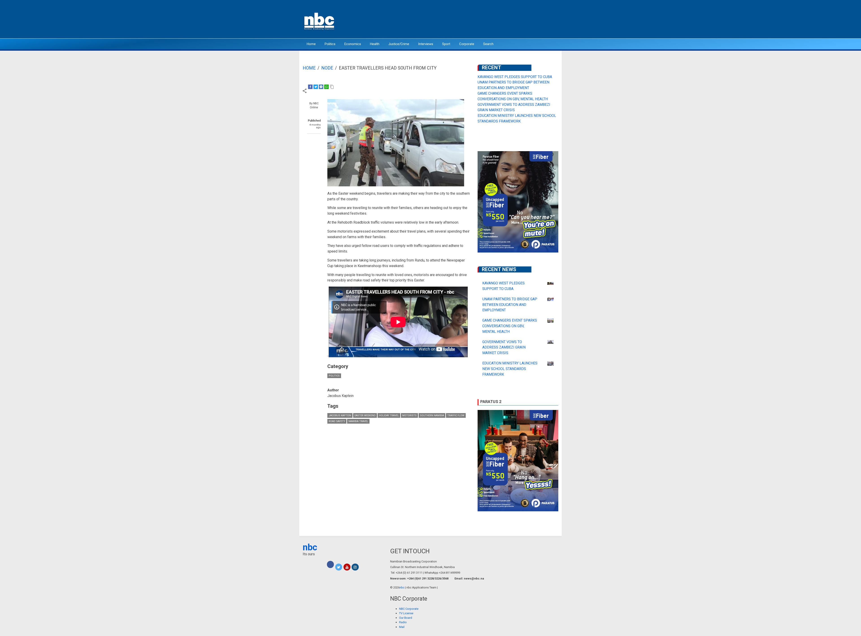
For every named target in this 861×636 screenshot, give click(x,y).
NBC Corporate (408, 608)
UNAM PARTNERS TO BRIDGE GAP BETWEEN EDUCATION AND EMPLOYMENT (509, 304)
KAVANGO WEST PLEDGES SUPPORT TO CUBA (515, 77)
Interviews (425, 44)
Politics (330, 44)
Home (311, 44)
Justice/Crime (398, 44)
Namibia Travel (358, 421)
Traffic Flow (455, 415)
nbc (310, 547)
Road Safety (337, 421)
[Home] (319, 21)
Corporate (466, 44)
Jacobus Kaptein (340, 415)
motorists (409, 415)
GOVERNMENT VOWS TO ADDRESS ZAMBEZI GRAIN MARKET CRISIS (504, 347)
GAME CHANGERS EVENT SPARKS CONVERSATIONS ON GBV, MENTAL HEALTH (509, 326)
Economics (352, 44)
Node (327, 68)
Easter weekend (365, 415)
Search (488, 44)
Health (374, 44)
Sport (446, 44)
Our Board (405, 617)
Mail (401, 627)
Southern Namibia (432, 415)
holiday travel (389, 415)
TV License (406, 613)
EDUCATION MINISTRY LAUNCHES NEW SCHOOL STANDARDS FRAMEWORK (509, 369)
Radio (403, 622)
